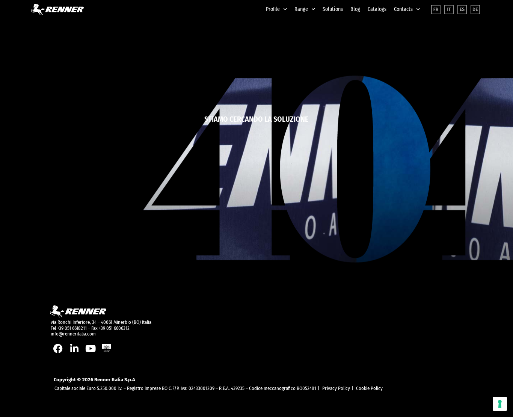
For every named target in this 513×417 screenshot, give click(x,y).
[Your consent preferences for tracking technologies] (500, 404)
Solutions (333, 9)
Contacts (403, 9)
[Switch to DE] (475, 9)
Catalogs (377, 9)
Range (301, 9)
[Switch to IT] (449, 9)
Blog (355, 9)
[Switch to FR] (436, 9)
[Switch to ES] (462, 9)
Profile (273, 9)
